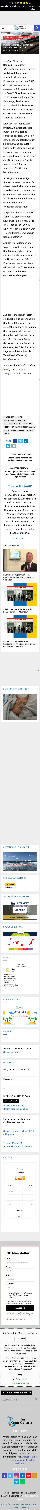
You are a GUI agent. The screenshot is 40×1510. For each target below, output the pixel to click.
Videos (20, 1499)
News (17, 37)
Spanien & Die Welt (26, 37)
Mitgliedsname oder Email (16, 1069)
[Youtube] (28, 1475)
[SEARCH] (36, 1399)
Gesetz (19, 417)
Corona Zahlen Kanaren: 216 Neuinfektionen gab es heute (20, 459)
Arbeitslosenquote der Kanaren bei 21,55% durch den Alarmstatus (18, 610)
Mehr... (5, 988)
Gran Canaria (10, 420)
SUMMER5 (21, 1339)
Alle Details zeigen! (20, 1379)
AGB (35, 1504)
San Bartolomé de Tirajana (23, 427)
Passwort (8, 1079)
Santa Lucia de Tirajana (14, 430)
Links (24, 6)
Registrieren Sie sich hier (15, 1108)
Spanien (30, 430)
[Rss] (34, 1475)
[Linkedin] (22, 1475)
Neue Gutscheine (11, 999)
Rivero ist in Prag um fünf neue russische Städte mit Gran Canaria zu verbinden (19, 577)
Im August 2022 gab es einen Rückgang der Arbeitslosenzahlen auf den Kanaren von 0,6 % (19, 644)
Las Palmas (27, 424)
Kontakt (15, 1504)
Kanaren (21, 420)
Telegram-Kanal (11, 373)
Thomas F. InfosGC (20, 486)
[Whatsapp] (22, 1481)
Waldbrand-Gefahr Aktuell (16, 896)
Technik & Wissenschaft (12, 39)
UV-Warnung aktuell (13, 927)
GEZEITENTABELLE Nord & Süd (16, 847)
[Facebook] (4, 1475)
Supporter (8, 1052)
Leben (6, 427)
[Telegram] (16, 1481)
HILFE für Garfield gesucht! (16, 689)
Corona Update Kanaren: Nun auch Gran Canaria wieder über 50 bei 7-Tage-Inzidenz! (20, 474)
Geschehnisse (9, 37)
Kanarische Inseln (12, 424)
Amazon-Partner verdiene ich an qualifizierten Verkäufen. (21, 1460)
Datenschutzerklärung (19, 1507)
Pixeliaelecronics (30, 1495)
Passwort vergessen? (14, 1105)
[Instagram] (16, 1475)
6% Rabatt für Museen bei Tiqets (20, 1333)
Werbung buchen (32, 7)
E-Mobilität (9, 417)
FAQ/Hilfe (4, 6)
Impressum (26, 1504)
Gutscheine (15, 6)
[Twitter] (10, 1475)
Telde (6, 433)
